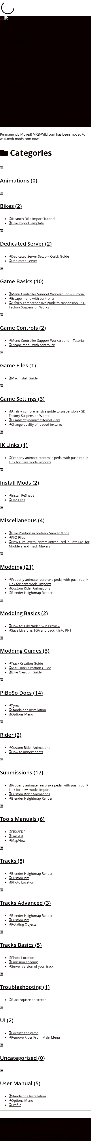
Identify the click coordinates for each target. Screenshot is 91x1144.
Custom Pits (20, 878)
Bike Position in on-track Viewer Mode (40, 533)
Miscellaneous (28, 98)
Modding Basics (30, 89)
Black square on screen (28, 999)
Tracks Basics (36, 116)
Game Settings (29, 63)
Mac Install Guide (24, 378)
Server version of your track (32, 966)
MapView (18, 840)
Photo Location (22, 882)
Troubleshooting (30, 81)
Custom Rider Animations (30, 588)
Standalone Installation (28, 710)
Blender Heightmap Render (32, 592)
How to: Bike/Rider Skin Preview (35, 626)
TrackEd (17, 836)
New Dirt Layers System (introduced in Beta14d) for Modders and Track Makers (49, 544)
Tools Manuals (28, 46)
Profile (16, 1105)
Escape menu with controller (33, 298)
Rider (22, 103)
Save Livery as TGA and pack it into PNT (41, 630)
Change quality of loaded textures (36, 424)
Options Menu (22, 714)
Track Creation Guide (27, 663)
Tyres (15, 705)
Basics (14, 59)
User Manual (27, 50)
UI (19, 120)
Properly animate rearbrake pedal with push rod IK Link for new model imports (48, 459)
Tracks (23, 107)
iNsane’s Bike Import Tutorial (33, 218)
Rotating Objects (23, 924)
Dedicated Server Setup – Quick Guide (40, 256)
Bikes (22, 94)
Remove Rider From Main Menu (35, 1037)
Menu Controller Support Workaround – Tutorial (48, 294)
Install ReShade (22, 495)
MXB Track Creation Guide (31, 668)
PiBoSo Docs (19, 41)
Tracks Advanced (39, 111)
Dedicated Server (31, 76)
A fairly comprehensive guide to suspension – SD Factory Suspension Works (47, 305)
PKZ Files (18, 500)
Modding (16, 85)
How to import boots (27, 752)
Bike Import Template (27, 223)
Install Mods (27, 72)
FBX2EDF (18, 831)
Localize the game (24, 1033)
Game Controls (29, 68)
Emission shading (24, 962)
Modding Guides (30, 54)
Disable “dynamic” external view (35, 420)
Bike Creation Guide (26, 672)
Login (13, 124)
